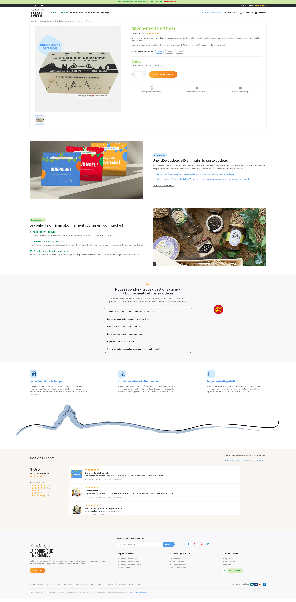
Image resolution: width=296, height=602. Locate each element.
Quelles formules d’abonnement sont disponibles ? (128, 319)
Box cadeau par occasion (128, 562)
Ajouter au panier (161, 74)
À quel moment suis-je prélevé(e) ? (122, 341)
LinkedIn (42, 5)
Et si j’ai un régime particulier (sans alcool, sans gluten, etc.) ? (133, 349)
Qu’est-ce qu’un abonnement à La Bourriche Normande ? (131, 311)
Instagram (38, 5)
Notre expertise (177, 562)
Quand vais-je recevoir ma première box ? (125, 334)
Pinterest (34, 5)
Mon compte (228, 565)
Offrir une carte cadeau (163, 185)
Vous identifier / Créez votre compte (243, 460)
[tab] (148, 311)
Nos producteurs (177, 565)
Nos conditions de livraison (139, 592)
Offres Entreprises (178, 568)
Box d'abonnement (125, 568)
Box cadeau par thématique (129, 565)
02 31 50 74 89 (234, 571)
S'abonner (37, 570)
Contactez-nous (230, 562)
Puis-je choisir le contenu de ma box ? (123, 326)
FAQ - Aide (228, 559)
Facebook (31, 5)
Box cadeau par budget (127, 559)
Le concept (175, 559)
